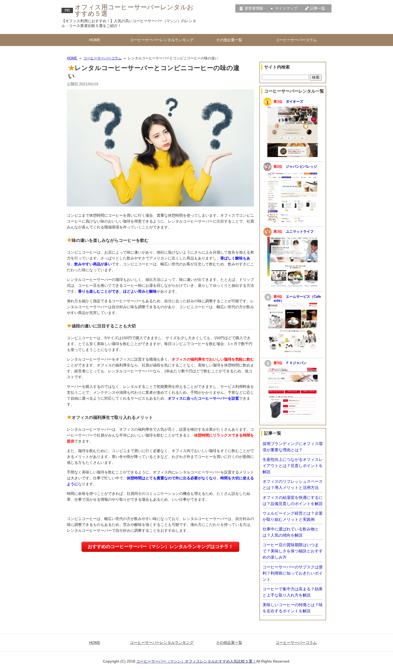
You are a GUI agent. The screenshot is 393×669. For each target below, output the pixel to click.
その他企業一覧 (229, 40)
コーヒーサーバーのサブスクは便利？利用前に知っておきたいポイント (293, 573)
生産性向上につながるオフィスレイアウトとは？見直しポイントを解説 (293, 465)
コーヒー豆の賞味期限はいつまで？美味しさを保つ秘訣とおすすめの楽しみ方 (293, 550)
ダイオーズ (294, 102)
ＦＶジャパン (296, 363)
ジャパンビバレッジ (301, 167)
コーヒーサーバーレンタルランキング (162, 40)
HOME (94, 40)
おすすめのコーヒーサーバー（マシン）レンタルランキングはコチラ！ (160, 546)
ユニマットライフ (300, 232)
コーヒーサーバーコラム (296, 40)
